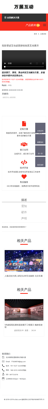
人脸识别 (43, 34)
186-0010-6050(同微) (18, 370)
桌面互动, (6, 97)
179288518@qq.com (18, 361)
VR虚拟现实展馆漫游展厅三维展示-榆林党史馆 (24, 326)
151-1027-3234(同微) (18, 366)
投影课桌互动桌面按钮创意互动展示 (20, 45)
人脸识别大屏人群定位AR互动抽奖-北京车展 (24, 276)
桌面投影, (12, 97)
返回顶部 (40, 165)
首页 (35, 34)
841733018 (14, 375)
